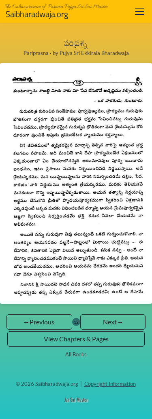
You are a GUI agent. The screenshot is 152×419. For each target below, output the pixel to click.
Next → (112, 322)
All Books (76, 354)
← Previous (39, 322)
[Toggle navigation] (139, 11)
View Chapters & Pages (76, 339)
